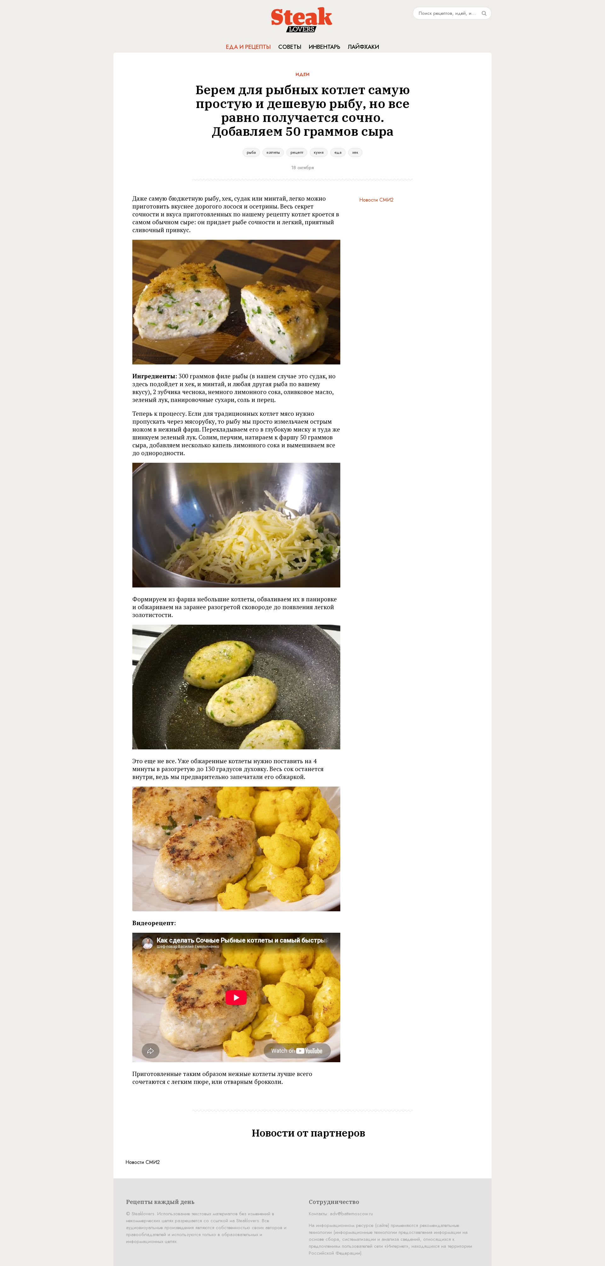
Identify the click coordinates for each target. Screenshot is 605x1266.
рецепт (297, 152)
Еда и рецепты (248, 47)
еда (338, 152)
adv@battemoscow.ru (351, 1213)
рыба (251, 152)
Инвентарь (324, 47)
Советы (289, 47)
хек (355, 152)
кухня (319, 152)
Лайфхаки (363, 47)
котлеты (273, 152)
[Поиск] (484, 13)
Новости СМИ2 (376, 199)
